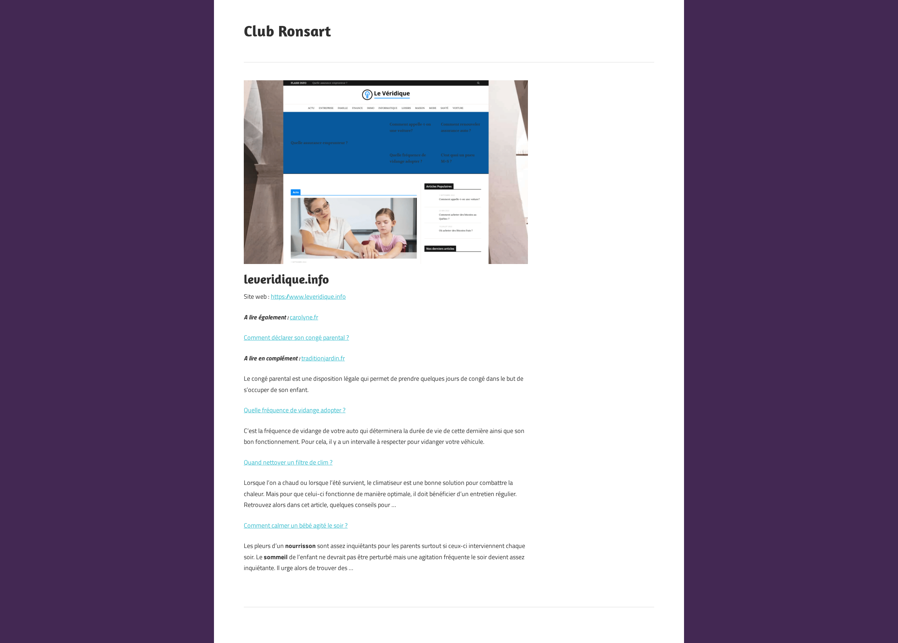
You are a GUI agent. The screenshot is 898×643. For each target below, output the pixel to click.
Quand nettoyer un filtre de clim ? (288, 462)
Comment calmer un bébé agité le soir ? (296, 525)
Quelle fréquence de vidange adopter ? (295, 410)
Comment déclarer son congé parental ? (296, 337)
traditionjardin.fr (323, 358)
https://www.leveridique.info (308, 296)
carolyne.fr (304, 317)
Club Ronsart (287, 30)
